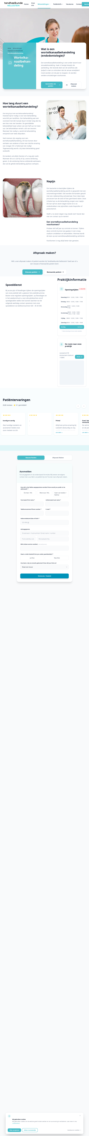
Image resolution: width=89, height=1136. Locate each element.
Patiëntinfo (57, 4)
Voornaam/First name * (28, 500)
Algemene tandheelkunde (15, 51)
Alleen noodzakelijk (30, 1130)
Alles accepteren (14, 1130)
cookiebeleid (16, 1123)
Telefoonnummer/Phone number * (31, 509)
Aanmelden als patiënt (50, 85)
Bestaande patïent (54, 272)
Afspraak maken (74, 85)
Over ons (33, 4)
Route (78, 357)
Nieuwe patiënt (31, 272)
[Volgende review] (84, 406)
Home (26, 4)
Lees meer (58, 432)
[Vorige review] (78, 406)
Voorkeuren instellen (73, 1130)
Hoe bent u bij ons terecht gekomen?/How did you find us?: (39, 563)
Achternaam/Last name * (53, 500)
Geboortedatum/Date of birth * (30, 518)
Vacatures (69, 4)
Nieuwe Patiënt (31, 458)
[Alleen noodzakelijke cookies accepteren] (80, 1115)
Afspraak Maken (58, 458)
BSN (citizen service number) (34, 544)
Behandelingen (43, 4)
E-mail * (48, 509)
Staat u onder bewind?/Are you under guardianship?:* (37, 554)
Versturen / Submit (44, 576)
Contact (79, 4)
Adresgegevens (25, 529)
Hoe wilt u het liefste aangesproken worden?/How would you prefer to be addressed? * (43, 488)
